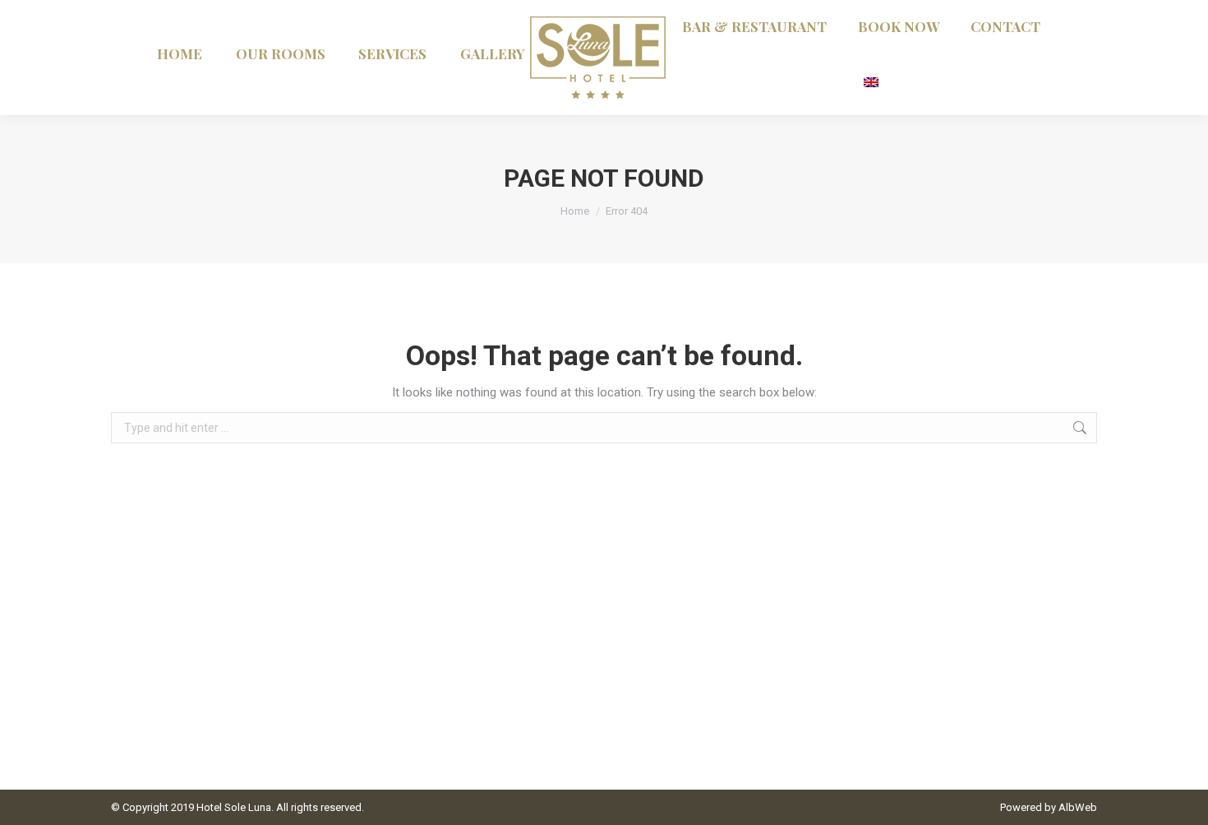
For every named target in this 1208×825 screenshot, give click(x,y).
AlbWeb (1077, 807)
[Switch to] (872, 80)
